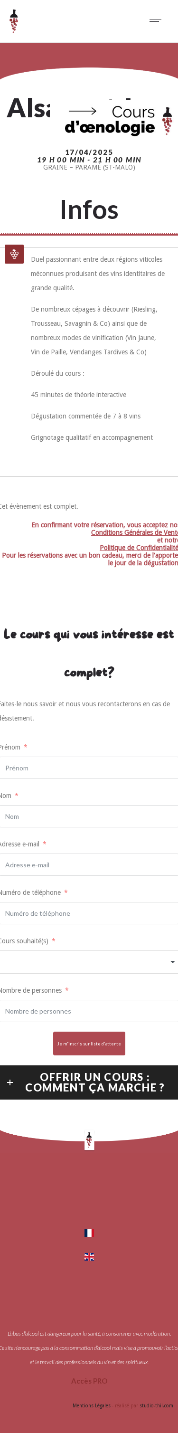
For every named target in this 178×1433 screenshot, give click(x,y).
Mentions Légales (92, 1405)
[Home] (13, 30)
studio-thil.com (156, 1405)
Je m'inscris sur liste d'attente (89, 1043)
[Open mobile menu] (159, 21)
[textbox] (89, 962)
